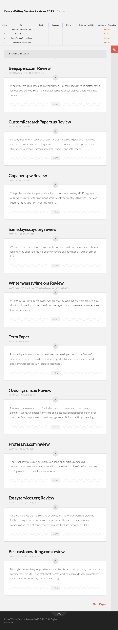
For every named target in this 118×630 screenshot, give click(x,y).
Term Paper (19, 336)
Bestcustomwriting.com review (37, 551)
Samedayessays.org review (33, 229)
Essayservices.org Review (31, 497)
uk (21, 73)
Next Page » (99, 604)
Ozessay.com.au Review (30, 390)
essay (16, 73)
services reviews (41, 288)
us (26, 73)
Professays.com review (29, 444)
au (10, 73)
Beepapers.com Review (30, 68)
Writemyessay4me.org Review (36, 283)
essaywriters (23, 288)
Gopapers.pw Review (28, 175)
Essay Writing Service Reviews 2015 (29, 11)
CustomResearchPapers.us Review (40, 121)
